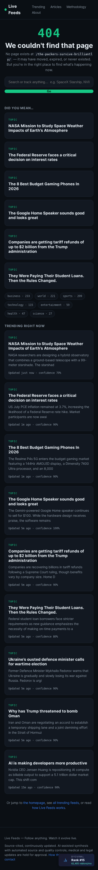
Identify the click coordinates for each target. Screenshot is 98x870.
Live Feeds (14, 9)
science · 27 (42, 313)
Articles (55, 7)
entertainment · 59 (55, 305)
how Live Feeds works (48, 808)
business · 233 (19, 296)
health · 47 (16, 313)
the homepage (34, 803)
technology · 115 (20, 305)
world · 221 (46, 296)
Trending (38, 7)
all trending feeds (66, 803)
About (36, 12)
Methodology (76, 7)
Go (49, 91)
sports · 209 (72, 296)
